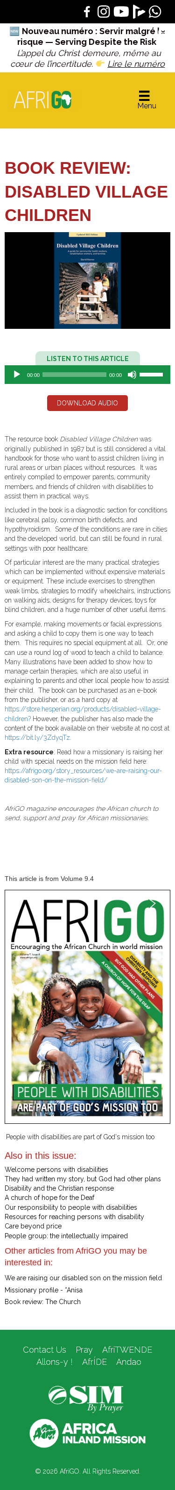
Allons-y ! (53, 1362)
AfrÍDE (94, 1362)
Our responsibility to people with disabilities (71, 1207)
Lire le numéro (136, 64)
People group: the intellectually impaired (66, 1236)
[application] (87, 374)
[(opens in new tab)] (86, 1399)
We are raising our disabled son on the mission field (83, 1278)
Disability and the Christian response (59, 1188)
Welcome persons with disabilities (56, 1169)
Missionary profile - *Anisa (44, 1290)
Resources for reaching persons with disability (74, 1216)
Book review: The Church (43, 1302)
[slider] (153, 373)
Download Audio (87, 403)
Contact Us (44, 1350)
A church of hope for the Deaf (49, 1197)
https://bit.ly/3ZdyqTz (37, 737)
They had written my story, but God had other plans (83, 1179)
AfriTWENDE (127, 1350)
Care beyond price (33, 1226)
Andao (128, 1362)
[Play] (16, 374)
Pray (84, 1350)
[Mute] (132, 374)
